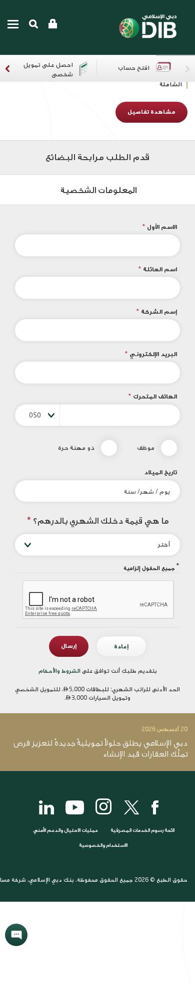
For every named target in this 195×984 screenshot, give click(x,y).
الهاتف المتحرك (152, 396)
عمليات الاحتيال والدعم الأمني (65, 830)
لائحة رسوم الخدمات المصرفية (142, 830)
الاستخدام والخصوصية (103, 845)
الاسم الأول (159, 226)
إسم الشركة (156, 311)
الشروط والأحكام (60, 671)
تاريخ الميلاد (160, 472)
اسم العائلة (157, 269)
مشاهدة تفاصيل (152, 112)
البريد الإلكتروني (150, 354)
